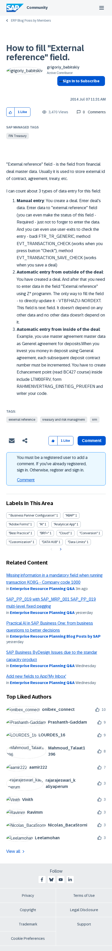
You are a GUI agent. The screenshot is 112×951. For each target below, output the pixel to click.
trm (94, 419)
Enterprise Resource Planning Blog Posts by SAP (55, 636)
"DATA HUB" (50, 542)
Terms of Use (84, 895)
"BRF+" (44, 533)
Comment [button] (92, 440)
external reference (22, 419)
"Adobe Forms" (19, 524)
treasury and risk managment (63, 419)
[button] (11, 112)
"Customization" (20, 542)
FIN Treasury (18, 136)
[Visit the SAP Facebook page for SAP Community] (42, 880)
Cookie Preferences (28, 938)
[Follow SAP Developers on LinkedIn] (70, 880)
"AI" (41, 524)
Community (37, 7)
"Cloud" (64, 533)
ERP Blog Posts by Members (31, 20)
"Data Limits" (77, 542)
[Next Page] (60, 549)
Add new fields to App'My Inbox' (36, 676)
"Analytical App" (65, 524)
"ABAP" (69, 515)
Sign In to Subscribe (81, 81)
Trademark (28, 924)
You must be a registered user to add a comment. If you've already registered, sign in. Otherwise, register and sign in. (52, 463)
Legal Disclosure (84, 910)
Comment (26, 480)
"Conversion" (88, 533)
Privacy (28, 895)
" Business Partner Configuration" (32, 515)
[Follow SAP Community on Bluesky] (51, 880)
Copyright (28, 910)
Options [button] (60, 90)
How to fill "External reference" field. (45, 52)
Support (84, 924)
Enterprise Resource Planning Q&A (42, 589)
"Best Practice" (19, 533)
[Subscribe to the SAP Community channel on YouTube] (61, 880)
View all (13, 851)
